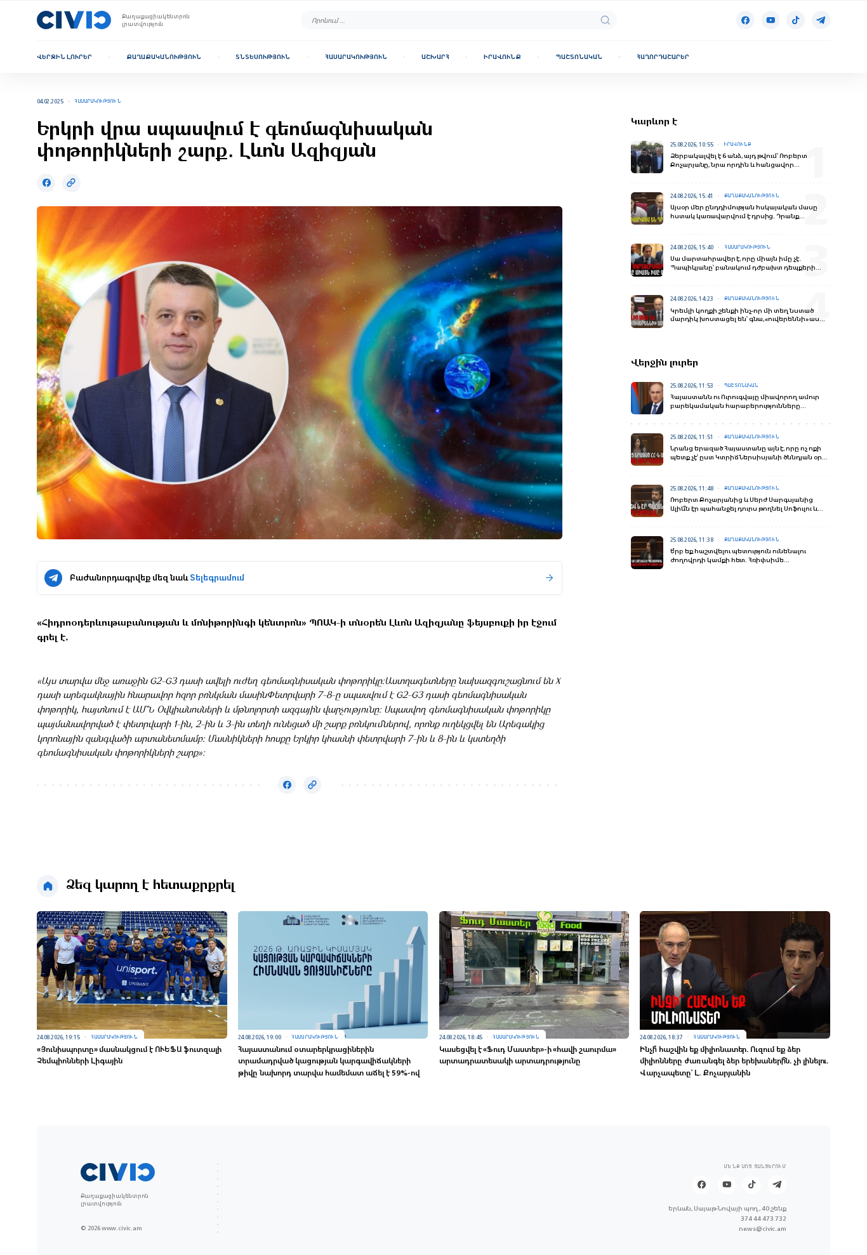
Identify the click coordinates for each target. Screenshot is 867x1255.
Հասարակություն (356, 56)
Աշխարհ (435, 56)
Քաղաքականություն (163, 56)
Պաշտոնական (578, 56)
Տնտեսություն (262, 56)
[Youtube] (770, 20)
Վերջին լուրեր (64, 56)
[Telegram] (821, 20)
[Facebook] (745, 20)
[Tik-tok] (795, 20)
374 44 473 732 (763, 1218)
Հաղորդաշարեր (663, 56)
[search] (605, 20)
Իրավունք (502, 56)
